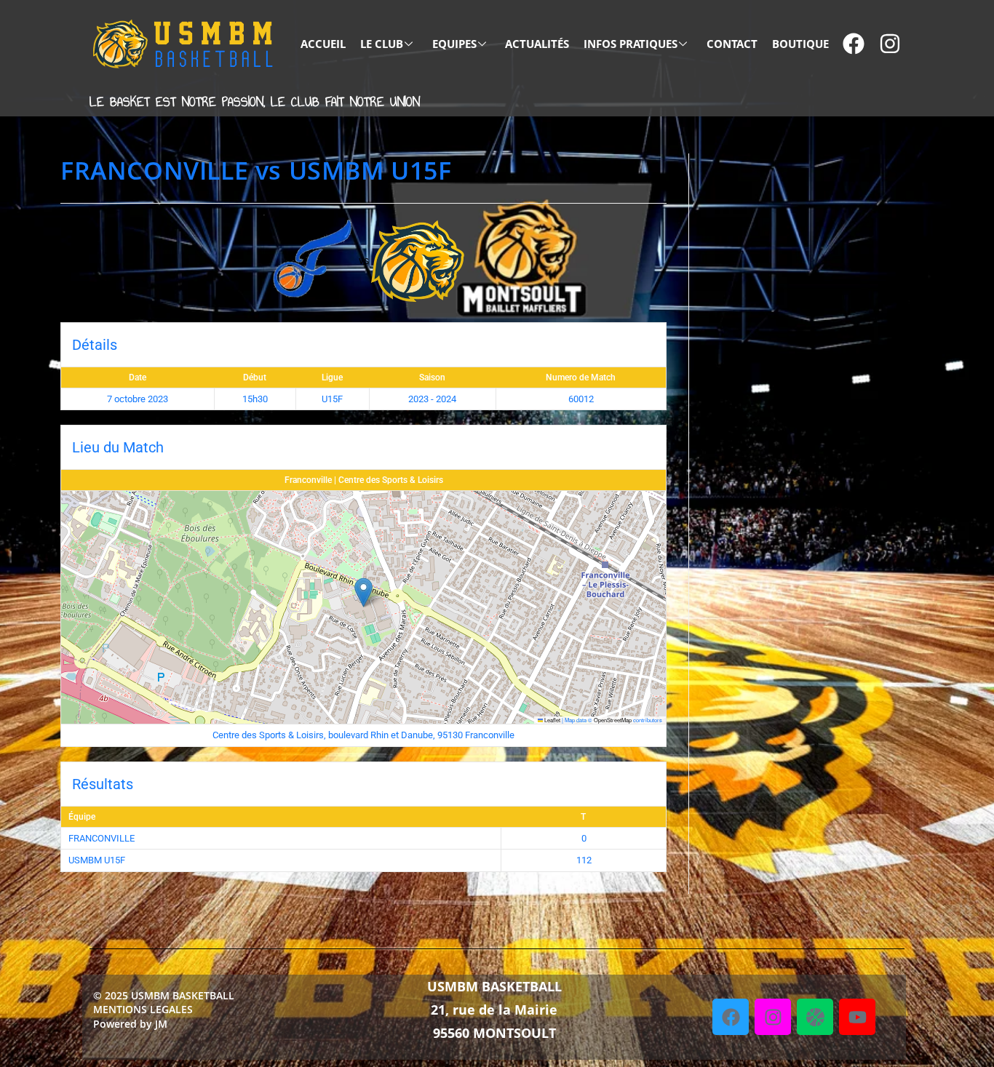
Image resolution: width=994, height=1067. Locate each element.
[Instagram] (773, 1017)
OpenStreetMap (613, 720)
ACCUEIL (323, 43)
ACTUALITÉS (537, 43)
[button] (363, 592)
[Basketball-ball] (815, 1017)
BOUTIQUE (800, 43)
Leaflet (551, 720)
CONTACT (732, 43)
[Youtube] (857, 1017)
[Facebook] (730, 1017)
